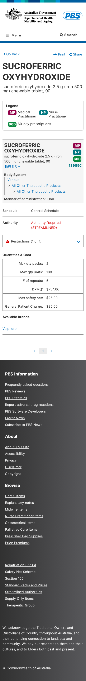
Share (77, 54)
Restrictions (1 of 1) (26, 241)
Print (61, 54)
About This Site (17, 447)
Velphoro (10, 328)
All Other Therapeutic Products (36, 185)
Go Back (13, 54)
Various (13, 180)
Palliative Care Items (21, 529)
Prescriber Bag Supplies (24, 536)
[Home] (43, 16)
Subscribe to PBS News (23, 425)
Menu (16, 35)
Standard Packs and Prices (26, 585)
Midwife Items (16, 509)
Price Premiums (17, 543)
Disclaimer (13, 467)
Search (70, 35)
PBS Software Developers (25, 411)
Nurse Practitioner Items (24, 516)
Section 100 (14, 578)
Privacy (11, 460)
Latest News (15, 418)
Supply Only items (19, 598)
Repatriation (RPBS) (20, 565)
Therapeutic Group (20, 605)
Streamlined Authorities (23, 592)
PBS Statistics (16, 398)
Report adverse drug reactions (29, 404)
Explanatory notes (19, 502)
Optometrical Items (20, 523)
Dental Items (15, 496)
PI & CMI (14, 166)
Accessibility (15, 453)
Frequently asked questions (26, 384)
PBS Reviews (15, 391)
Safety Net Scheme (20, 572)
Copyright (13, 474)
